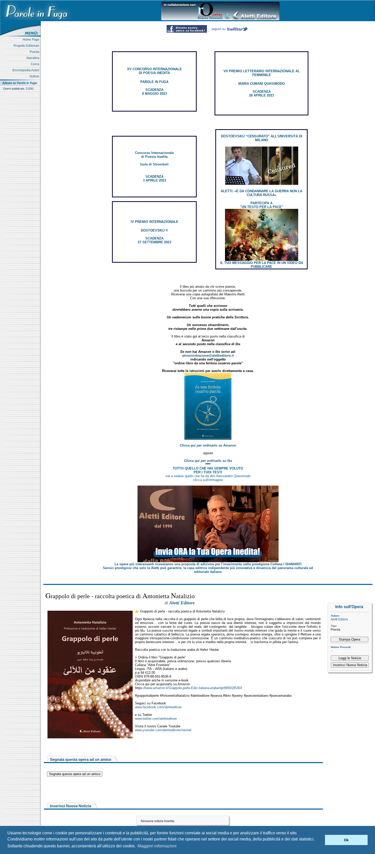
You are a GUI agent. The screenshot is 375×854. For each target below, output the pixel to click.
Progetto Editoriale (27, 45)
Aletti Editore (339, 619)
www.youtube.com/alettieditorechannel (163, 730)
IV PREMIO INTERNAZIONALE (154, 222)
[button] (319, 840)
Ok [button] (346, 840)
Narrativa (34, 58)
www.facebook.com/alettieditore (158, 707)
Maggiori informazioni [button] (157, 846)
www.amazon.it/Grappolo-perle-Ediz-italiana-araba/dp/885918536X (193, 688)
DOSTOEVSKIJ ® (154, 230)
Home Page (32, 39)
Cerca (36, 64)
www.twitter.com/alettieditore (156, 718)
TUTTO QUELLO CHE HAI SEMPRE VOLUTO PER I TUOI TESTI (208, 470)
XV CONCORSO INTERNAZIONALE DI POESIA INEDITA (154, 71)
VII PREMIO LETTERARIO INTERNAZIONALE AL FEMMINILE (261, 73)
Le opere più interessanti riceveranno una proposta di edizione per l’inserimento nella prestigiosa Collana (208, 564)
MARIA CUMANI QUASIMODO (261, 84)
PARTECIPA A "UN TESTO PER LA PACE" (261, 205)
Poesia (35, 52)
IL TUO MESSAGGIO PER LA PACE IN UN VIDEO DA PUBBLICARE (261, 265)
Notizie (35, 76)
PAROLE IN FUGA (154, 82)
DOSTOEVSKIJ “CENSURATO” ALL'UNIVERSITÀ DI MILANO (261, 138)
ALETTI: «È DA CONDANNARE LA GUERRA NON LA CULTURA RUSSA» (261, 193)
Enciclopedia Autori (26, 70)
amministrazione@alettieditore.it (208, 355)
